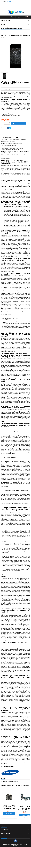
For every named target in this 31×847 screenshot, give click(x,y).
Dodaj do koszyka (19, 123)
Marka (7, 86)
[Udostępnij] (8, 128)
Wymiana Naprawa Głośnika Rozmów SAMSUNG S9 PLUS (9, 806)
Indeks (2, 86)
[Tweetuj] (10, 128)
